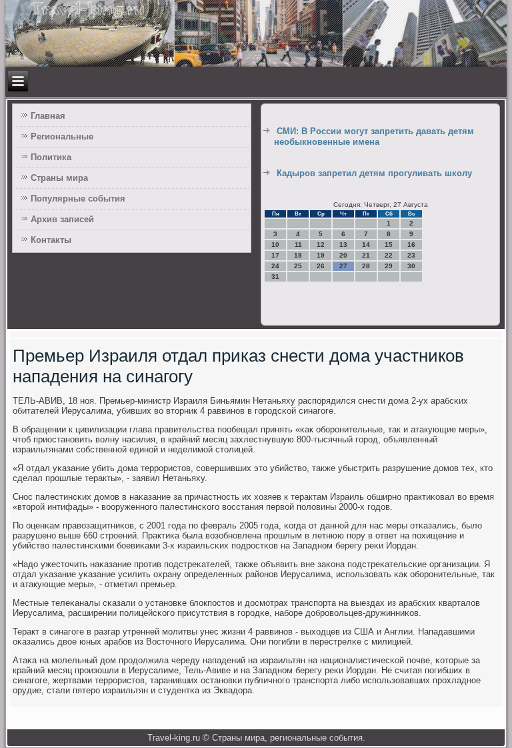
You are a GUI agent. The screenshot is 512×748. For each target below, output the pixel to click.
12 (321, 244)
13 (343, 244)
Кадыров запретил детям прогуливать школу (374, 173)
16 (411, 244)
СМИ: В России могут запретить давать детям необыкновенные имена (374, 136)
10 (275, 244)
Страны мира (59, 178)
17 (275, 255)
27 (343, 266)
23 (411, 255)
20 (343, 255)
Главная (48, 116)
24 (275, 266)
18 (298, 255)
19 (321, 255)
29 (389, 266)
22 (389, 255)
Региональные (62, 136)
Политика (51, 157)
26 (321, 266)
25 (298, 266)
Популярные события (78, 199)
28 (366, 266)
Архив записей (62, 219)
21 (366, 255)
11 (298, 244)
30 (411, 266)
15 (389, 244)
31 (275, 276)
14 (366, 244)
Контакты (51, 240)
